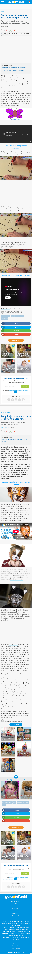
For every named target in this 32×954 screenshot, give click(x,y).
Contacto (15, 911)
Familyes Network (15, 943)
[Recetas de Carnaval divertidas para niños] (24, 756)
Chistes (4, 805)
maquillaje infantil (9, 447)
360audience (20, 952)
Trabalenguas (5, 318)
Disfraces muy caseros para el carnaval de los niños (6, 753)
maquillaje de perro (16, 580)
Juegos (12, 316)
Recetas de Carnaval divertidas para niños (23, 753)
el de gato (9, 614)
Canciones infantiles (6, 802)
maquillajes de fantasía (15, 520)
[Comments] (14, 30)
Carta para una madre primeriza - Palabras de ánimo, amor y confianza (8, 370)
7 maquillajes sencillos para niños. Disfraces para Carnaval (7, 768)
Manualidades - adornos (23, 802)
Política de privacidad (15, 906)
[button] (4, 2)
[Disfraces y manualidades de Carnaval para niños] (8, 741)
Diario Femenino (16, 948)
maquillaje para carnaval (11, 674)
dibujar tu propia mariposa (15, 93)
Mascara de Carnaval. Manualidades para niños (23, 737)
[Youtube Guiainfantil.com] (23, 400)
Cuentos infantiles (19, 316)
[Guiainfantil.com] (16, 3)
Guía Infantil (15, 945)
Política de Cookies (9, 392)
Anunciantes (15, 913)
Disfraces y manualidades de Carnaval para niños (7, 737)
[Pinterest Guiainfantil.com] (12, 400)
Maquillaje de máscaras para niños (16, 780)
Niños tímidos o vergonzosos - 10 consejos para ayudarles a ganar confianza (7, 354)
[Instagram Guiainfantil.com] (16, 400)
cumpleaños (13, 644)
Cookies (15, 903)
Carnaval (23, 715)
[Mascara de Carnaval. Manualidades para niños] (24, 741)
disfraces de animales (11, 464)
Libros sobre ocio (6, 316)
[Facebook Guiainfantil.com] (9, 400)
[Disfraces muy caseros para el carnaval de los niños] (8, 756)
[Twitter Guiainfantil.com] (19, 400)
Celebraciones (6, 413)
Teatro (14, 802)
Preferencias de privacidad (15, 390)
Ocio (2, 11)
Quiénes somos (15, 901)
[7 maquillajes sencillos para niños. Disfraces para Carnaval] (8, 771)
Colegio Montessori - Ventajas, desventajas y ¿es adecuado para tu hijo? (23, 355)
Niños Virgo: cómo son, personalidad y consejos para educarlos (23, 370)
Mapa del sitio (16, 915)
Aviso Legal (15, 908)
